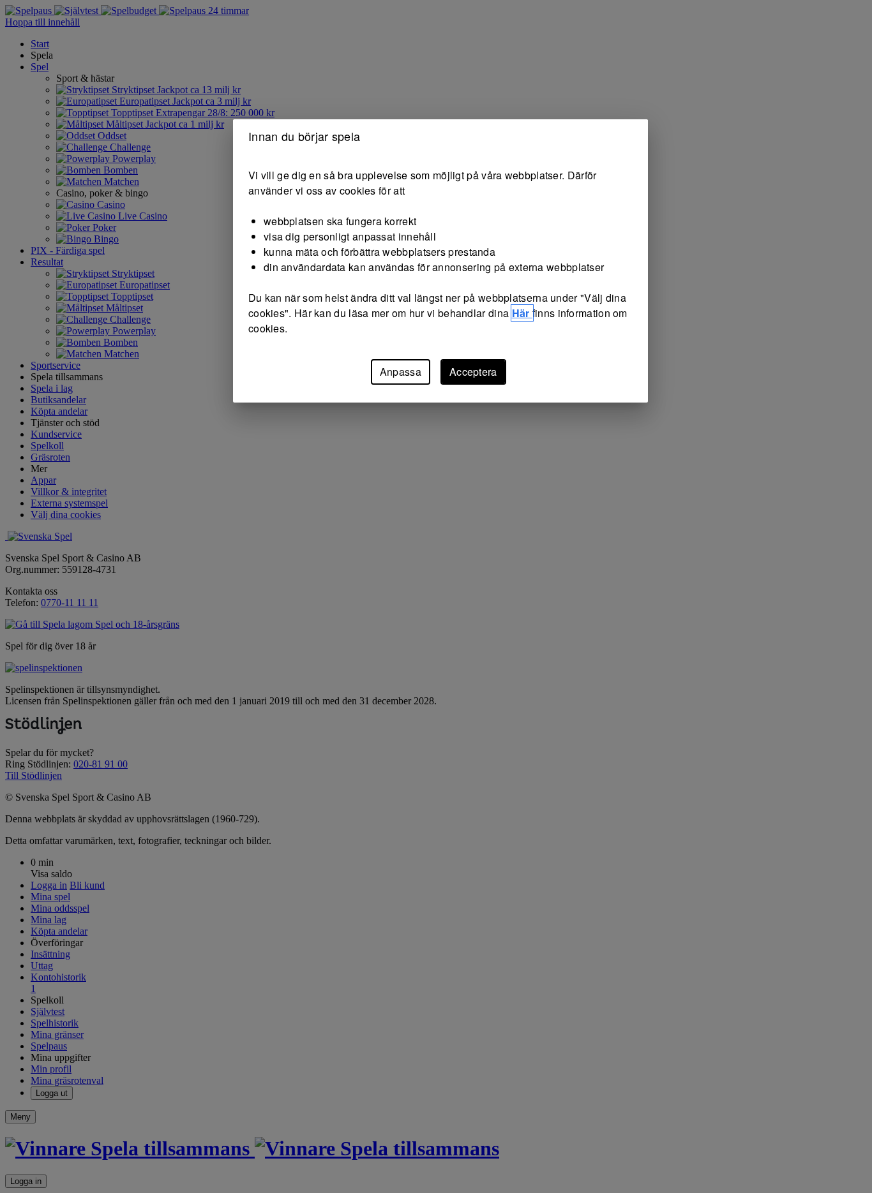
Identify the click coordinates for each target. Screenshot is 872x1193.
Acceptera (473, 371)
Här (522, 313)
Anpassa (400, 371)
